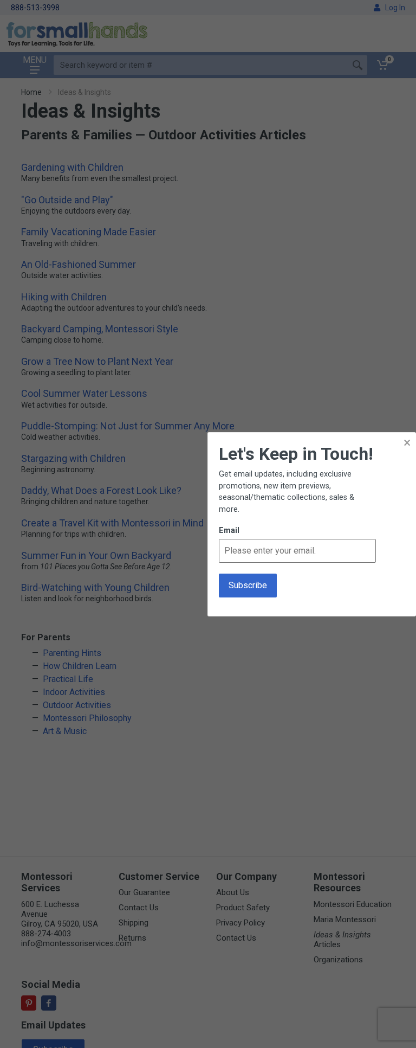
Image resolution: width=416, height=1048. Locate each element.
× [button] (407, 443)
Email (229, 530)
